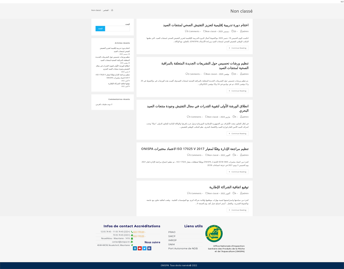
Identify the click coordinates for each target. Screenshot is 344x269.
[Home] (112, 10)
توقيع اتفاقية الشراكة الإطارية (229, 187)
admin (246, 31)
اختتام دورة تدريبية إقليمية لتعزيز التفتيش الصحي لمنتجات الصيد (206, 25)
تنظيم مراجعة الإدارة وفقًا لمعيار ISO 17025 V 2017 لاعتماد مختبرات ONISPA (195, 148)
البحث (127, 24)
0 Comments (193, 31)
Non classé (96, 10)
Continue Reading (236, 47)
